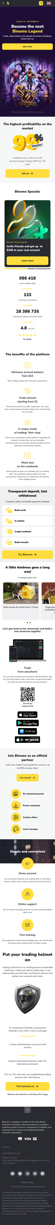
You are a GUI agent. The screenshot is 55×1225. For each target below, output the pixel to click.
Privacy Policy (27, 1182)
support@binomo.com (11, 1153)
